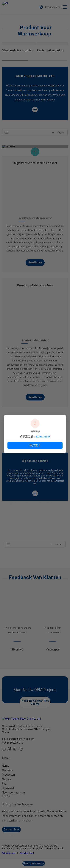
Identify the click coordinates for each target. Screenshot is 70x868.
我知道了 (35, 445)
